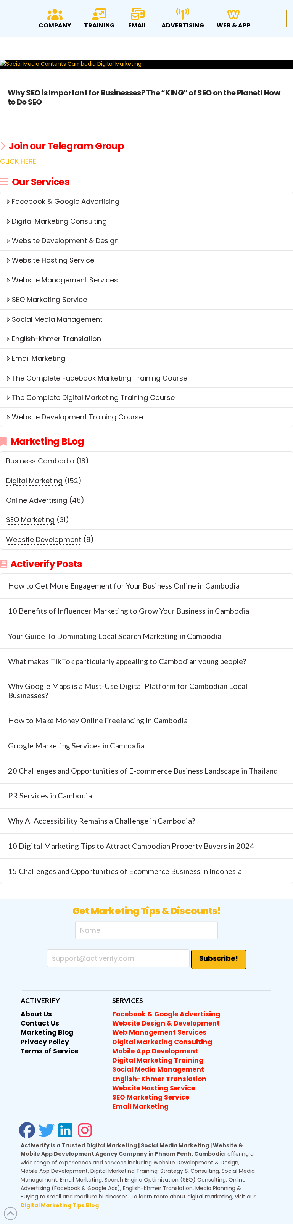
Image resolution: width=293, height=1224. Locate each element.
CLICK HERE (18, 161)
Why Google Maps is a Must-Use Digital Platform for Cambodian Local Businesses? (128, 691)
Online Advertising (36, 500)
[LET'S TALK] (286, 18)
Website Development (43, 539)
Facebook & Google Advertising (65, 201)
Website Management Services (65, 280)
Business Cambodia (40, 461)
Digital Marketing (34, 480)
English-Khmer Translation (56, 338)
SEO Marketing (30, 519)
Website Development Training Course (77, 417)
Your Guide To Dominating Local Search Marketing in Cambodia (114, 636)
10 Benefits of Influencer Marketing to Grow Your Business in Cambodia (128, 610)
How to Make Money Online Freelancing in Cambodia (98, 720)
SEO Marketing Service (49, 299)
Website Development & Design (65, 240)
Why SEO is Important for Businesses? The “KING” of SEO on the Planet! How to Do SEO (144, 97)
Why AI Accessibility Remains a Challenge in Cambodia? (101, 820)
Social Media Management (57, 319)
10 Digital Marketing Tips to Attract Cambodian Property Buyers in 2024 (131, 846)
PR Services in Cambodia (50, 795)
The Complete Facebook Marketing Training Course (99, 378)
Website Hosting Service (53, 260)
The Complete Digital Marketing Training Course (93, 397)
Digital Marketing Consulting (59, 221)
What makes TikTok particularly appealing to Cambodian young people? (127, 661)
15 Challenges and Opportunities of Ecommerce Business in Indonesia (125, 871)
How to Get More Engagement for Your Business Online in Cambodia (124, 585)
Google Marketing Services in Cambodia (76, 745)
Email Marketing (38, 358)
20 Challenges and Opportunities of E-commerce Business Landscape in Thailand (143, 770)
